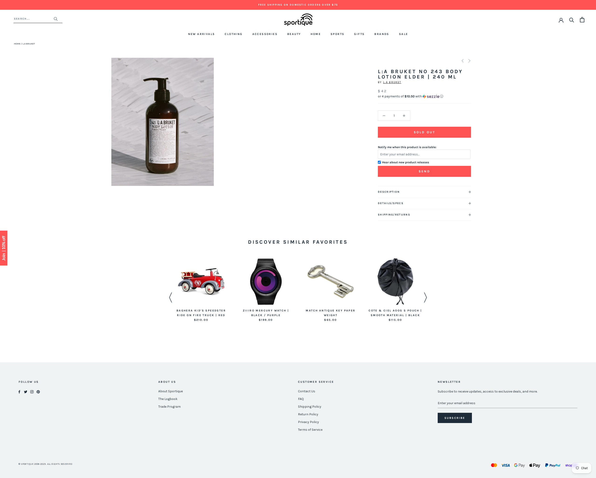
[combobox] (34, 18)
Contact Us (306, 391)
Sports (337, 34)
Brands (381, 34)
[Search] (571, 19)
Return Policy (308, 414)
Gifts (359, 34)
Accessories (265, 34)
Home (316, 34)
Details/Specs (390, 203)
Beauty (294, 34)
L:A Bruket (392, 82)
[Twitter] (25, 391)
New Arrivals (201, 34)
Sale (403, 34)
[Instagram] (32, 391)
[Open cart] (582, 19)
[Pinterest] (38, 391)
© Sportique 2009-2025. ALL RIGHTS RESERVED (45, 464)
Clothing (233, 34)
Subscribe (454, 418)
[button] (424, 96)
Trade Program (169, 407)
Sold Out (424, 132)
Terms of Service (310, 430)
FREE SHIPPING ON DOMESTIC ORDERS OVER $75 (298, 4)
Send (424, 171)
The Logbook (167, 399)
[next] (221, 127)
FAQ (301, 399)
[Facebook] (19, 391)
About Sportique (170, 391)
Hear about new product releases (405, 162)
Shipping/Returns (394, 214)
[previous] (103, 127)
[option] (201, 290)
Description (389, 191)
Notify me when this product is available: (407, 147)
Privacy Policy (308, 422)
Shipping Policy (309, 407)
